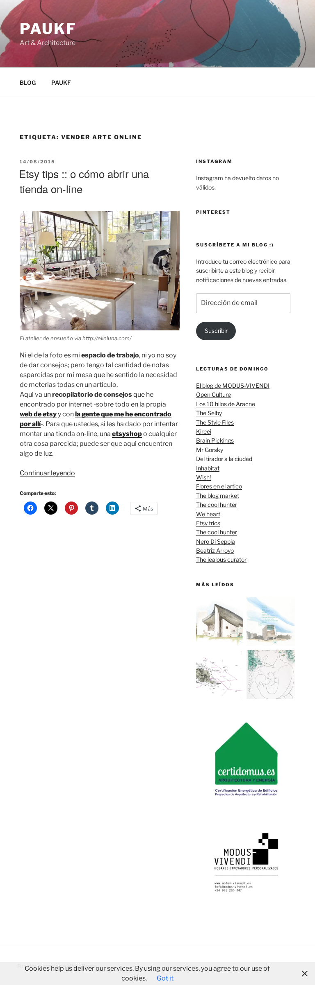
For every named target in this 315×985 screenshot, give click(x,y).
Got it (165, 978)
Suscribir (216, 330)
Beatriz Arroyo (215, 550)
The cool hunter (216, 504)
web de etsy (38, 414)
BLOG (28, 82)
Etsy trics (208, 523)
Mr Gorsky (209, 449)
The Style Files (215, 422)
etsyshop (127, 434)
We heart (208, 514)
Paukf (48, 29)
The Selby (209, 412)
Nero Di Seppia (215, 541)
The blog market (217, 495)
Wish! (203, 477)
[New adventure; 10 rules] (271, 622)
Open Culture (213, 394)
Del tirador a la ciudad (224, 458)
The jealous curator (221, 559)
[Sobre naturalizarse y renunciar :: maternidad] (271, 675)
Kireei (203, 431)
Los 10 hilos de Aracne (225, 403)
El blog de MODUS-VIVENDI (232, 385)
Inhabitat (207, 468)
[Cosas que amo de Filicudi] (220, 675)
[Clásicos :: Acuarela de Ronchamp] (220, 622)
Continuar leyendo (47, 473)
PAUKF (61, 82)
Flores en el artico (219, 486)
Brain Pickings (215, 440)
